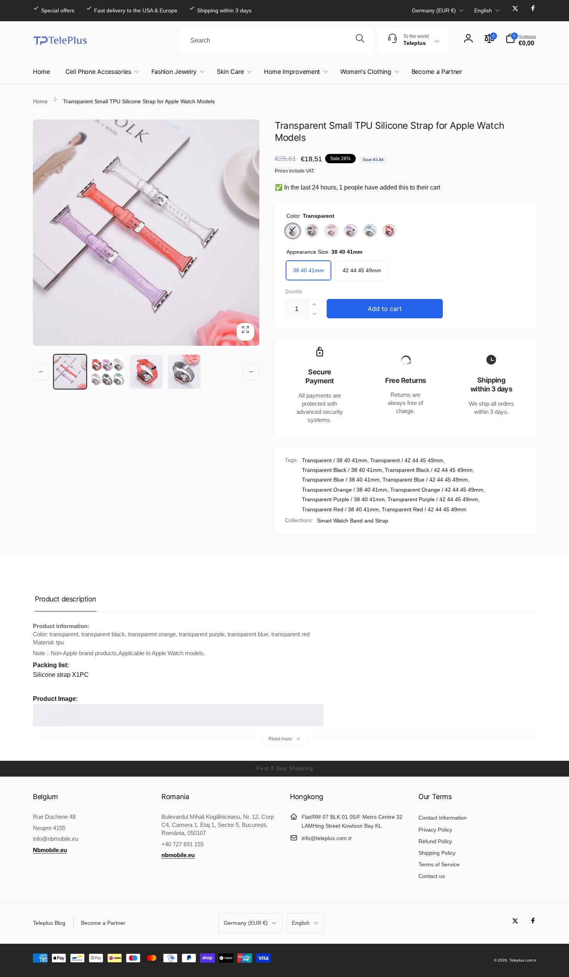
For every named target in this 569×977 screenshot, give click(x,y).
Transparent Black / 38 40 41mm (342, 470)
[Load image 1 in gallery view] (70, 372)
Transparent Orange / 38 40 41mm (344, 490)
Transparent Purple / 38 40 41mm (343, 499)
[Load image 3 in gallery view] (108, 372)
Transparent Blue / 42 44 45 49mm (425, 480)
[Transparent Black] (312, 231)
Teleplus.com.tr (522, 960)
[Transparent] (293, 231)
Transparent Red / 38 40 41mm (340, 509)
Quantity (293, 291)
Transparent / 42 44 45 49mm (406, 460)
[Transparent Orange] (331, 231)
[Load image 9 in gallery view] (146, 372)
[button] (521, 41)
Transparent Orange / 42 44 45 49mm (436, 490)
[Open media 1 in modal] (146, 233)
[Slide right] (251, 372)
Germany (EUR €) (434, 10)
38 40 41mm (308, 270)
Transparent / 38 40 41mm (334, 460)
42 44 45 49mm (362, 270)
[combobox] (277, 40)
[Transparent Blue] (370, 231)
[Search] (360, 40)
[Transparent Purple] (351, 231)
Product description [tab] (65, 599)
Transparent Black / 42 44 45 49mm (429, 470)
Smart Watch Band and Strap (352, 521)
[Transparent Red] (389, 231)
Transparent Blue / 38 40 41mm (341, 480)
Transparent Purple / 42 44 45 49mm (432, 499)
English (483, 10)
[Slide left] (41, 372)
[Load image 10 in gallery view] (184, 372)
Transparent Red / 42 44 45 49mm (424, 509)
